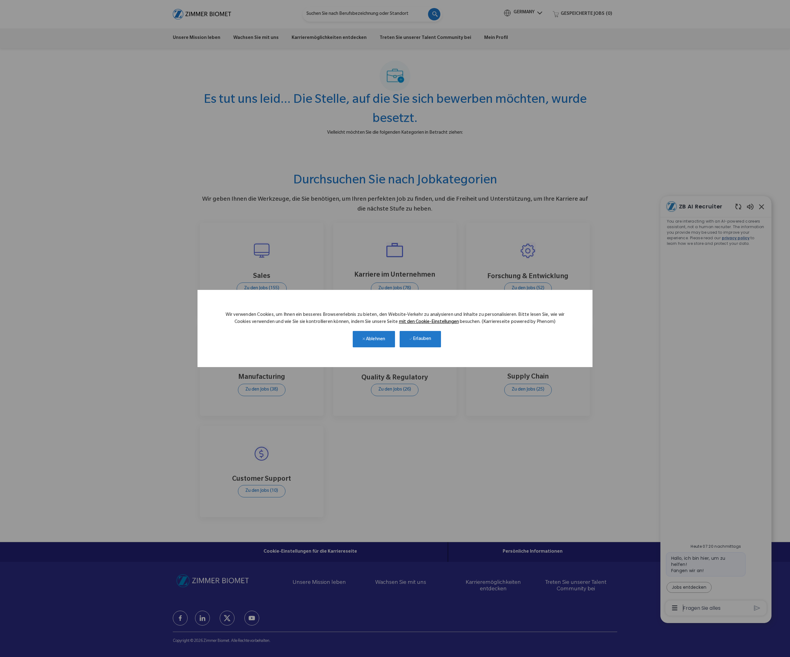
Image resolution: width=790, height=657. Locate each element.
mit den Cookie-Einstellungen (429, 322)
